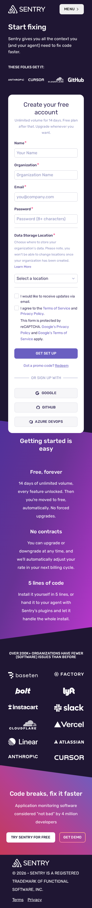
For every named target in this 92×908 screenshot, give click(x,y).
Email (19, 187)
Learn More (22, 267)
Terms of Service (56, 308)
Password (22, 209)
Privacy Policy (31, 314)
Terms (18, 899)
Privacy (35, 899)
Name (19, 143)
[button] (46, 300)
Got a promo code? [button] (46, 365)
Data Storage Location (46, 251)
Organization (25, 165)
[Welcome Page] (26, 9)
